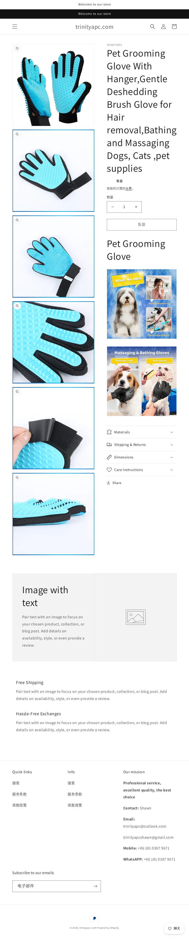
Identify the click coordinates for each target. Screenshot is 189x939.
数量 (110, 197)
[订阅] (95, 886)
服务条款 (19, 794)
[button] (14, 26)
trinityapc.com (87, 927)
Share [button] (117, 483)
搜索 (15, 783)
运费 (129, 188)
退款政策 (19, 805)
